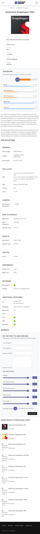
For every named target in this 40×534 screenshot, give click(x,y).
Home (4, 525)
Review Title (7, 353)
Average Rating (8, 409)
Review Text (7, 368)
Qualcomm (25, 420)
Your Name (7, 343)
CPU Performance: (9, 382)
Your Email (7, 348)
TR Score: (6, 401)
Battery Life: (7, 395)
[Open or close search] (36, 2)
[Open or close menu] (3, 3)
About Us (10, 525)
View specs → (12, 429)
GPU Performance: (9, 388)
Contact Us (28, 525)
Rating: (5, 375)
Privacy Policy (19, 525)
